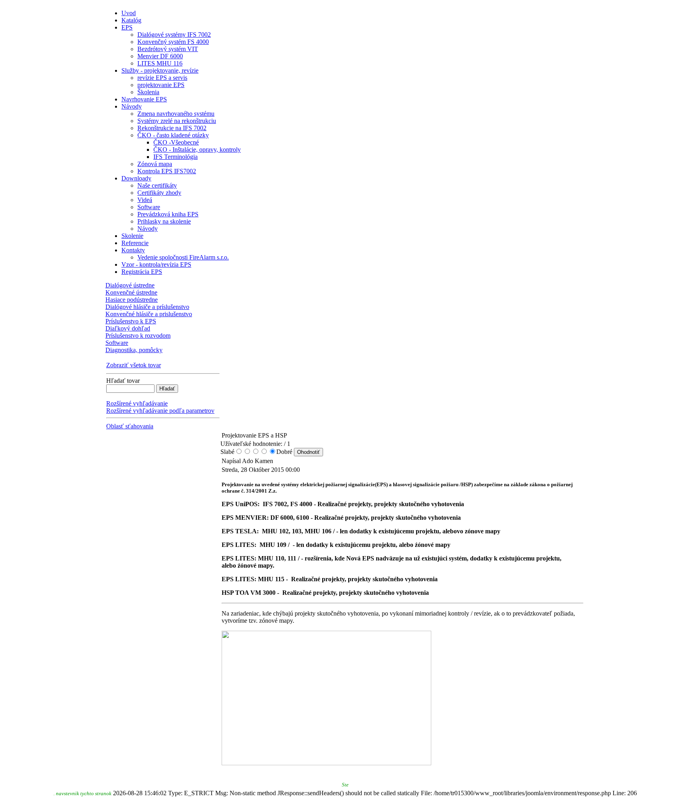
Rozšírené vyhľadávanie (137, 403)
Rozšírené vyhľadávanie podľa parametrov (160, 410)
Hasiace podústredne (131, 299)
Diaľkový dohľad (127, 328)
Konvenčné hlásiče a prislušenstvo (148, 314)
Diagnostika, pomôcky (134, 350)
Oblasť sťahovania (129, 426)
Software (116, 342)
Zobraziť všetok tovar (133, 365)
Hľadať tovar (123, 380)
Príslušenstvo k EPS (130, 321)
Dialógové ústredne (130, 285)
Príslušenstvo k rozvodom (138, 335)
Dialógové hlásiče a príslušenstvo (147, 306)
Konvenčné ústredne (131, 292)
